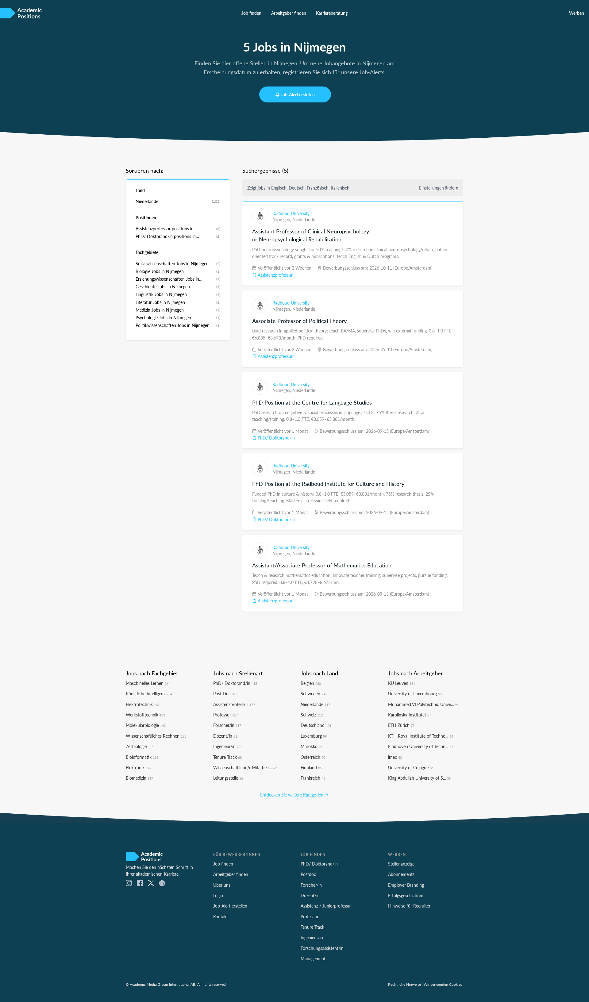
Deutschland (316, 725)
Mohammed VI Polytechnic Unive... (423, 704)
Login (218, 895)
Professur (225, 715)
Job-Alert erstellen (298, 94)
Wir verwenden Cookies (443, 984)
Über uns (221, 885)
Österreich (313, 757)
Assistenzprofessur (274, 275)
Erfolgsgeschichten (405, 895)
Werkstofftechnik (145, 715)
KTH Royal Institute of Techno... (420, 736)
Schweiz (312, 715)
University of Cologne (410, 767)
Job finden (251, 13)
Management (313, 958)
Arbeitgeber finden (288, 13)
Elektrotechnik (143, 704)
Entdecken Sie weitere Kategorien (292, 795)
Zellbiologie (139, 746)
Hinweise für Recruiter (409, 906)
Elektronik (138, 767)
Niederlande (303, 219)
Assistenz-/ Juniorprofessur (326, 906)
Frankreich (313, 778)
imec (395, 757)
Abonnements (401, 874)
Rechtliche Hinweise (404, 984)
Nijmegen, (282, 219)
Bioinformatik (142, 757)
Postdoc (308, 874)
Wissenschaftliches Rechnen (156, 736)
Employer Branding (406, 885)
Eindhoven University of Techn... (420, 746)
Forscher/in (227, 725)
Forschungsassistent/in (322, 948)
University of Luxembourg (415, 693)
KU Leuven (401, 683)
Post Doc (225, 693)
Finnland (311, 767)
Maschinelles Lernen (148, 683)
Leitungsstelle (228, 778)
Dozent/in (225, 736)
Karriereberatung (332, 13)
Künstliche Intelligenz (149, 693)
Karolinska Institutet (409, 715)
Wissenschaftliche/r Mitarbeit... (245, 767)
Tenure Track (227, 757)
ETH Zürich (401, 725)
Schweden (314, 693)
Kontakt (220, 916)
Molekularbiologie (146, 725)
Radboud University (291, 213)
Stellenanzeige (401, 864)
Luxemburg (314, 736)
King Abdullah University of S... (419, 778)
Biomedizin (139, 778)
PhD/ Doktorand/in (275, 438)
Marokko (311, 746)
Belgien (311, 683)
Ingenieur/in (227, 746)
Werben (576, 13)
